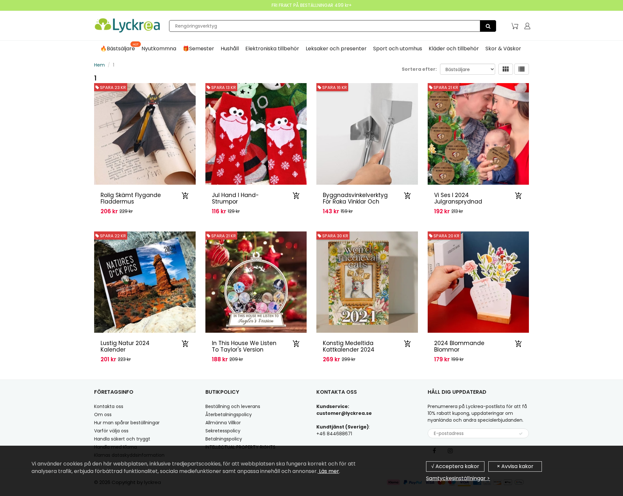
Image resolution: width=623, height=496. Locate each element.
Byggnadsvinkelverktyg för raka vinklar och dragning (355, 201)
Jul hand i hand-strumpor (235, 198)
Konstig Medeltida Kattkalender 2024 (348, 346)
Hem (99, 65)
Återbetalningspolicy (228, 414)
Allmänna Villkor (223, 422)
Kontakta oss (108, 406)
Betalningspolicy (223, 439)
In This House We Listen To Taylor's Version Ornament (244, 349)
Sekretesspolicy (222, 431)
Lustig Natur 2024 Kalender (125, 346)
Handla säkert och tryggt (122, 439)
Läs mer (328, 471)
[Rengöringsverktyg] (488, 26)
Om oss (103, 414)
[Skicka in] (521, 433)
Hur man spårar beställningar (127, 422)
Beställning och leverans (232, 406)
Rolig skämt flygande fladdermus (131, 198)
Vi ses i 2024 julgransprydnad (458, 198)
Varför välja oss (111, 431)
